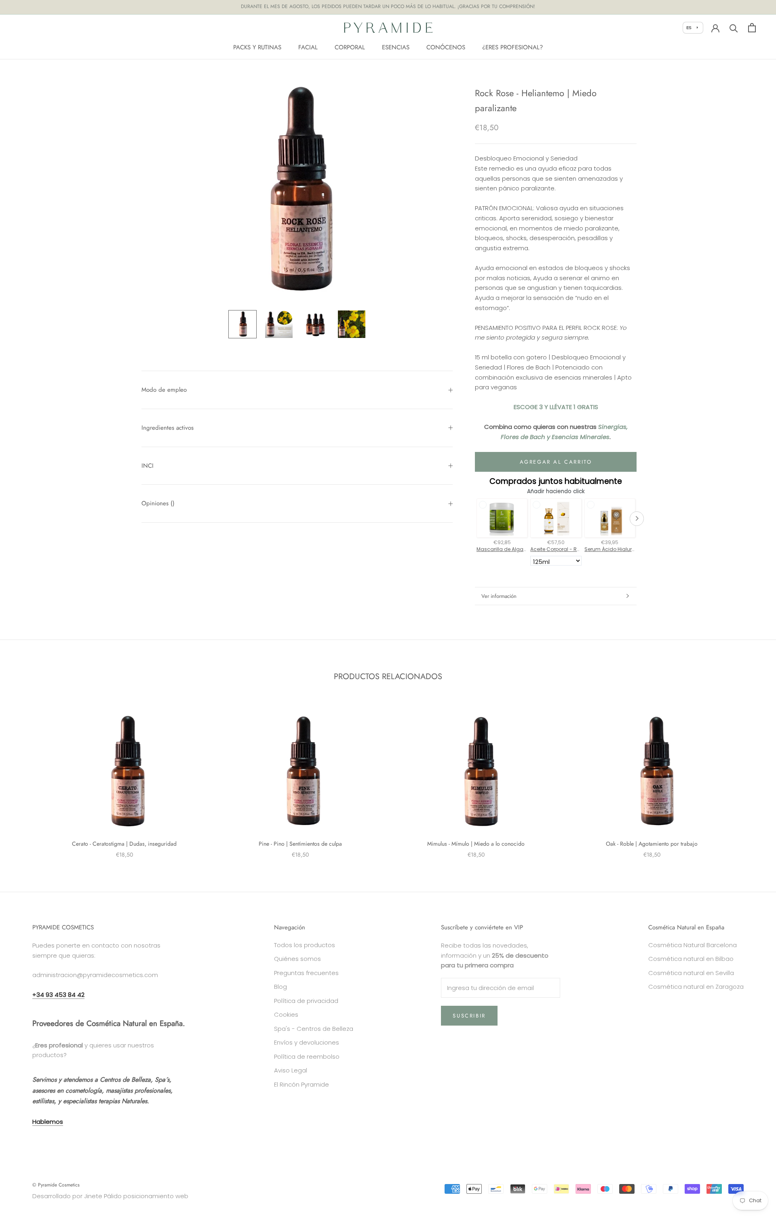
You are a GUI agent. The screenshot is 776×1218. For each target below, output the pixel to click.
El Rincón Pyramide (301, 1084)
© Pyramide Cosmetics (56, 1184)
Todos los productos (304, 945)
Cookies (286, 1014)
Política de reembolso (307, 1056)
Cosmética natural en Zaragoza (696, 986)
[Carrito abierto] (752, 27)
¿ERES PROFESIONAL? (512, 46)
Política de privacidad (306, 1000)
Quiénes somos (297, 958)
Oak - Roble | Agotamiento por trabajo (652, 844)
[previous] (25, 776)
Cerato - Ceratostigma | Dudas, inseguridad (124, 844)
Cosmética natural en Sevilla (691, 973)
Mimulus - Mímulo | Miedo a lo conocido (476, 844)
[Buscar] (734, 27)
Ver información (499, 596)
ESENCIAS (395, 46)
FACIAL (308, 46)
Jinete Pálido (103, 1196)
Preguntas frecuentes (306, 973)
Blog (280, 986)
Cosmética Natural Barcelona (692, 945)
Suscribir (469, 1016)
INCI (147, 465)
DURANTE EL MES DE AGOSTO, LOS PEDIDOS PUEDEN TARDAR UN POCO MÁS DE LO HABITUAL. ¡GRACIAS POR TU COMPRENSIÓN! (388, 7)
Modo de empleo (164, 389)
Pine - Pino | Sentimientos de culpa (300, 844)
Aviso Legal (290, 1070)
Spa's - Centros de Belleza (313, 1028)
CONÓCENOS (445, 46)
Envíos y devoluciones (306, 1042)
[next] (751, 776)
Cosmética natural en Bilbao (691, 958)
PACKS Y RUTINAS (257, 46)
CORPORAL (350, 46)
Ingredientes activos (167, 427)
